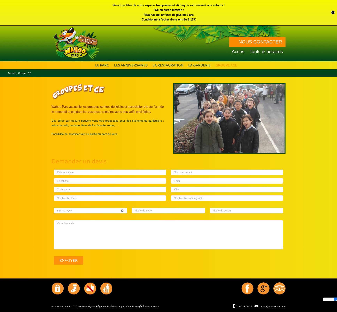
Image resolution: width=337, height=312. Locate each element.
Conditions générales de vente (142, 306)
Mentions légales (86, 306)
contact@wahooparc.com (272, 306)
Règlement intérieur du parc (111, 306)
